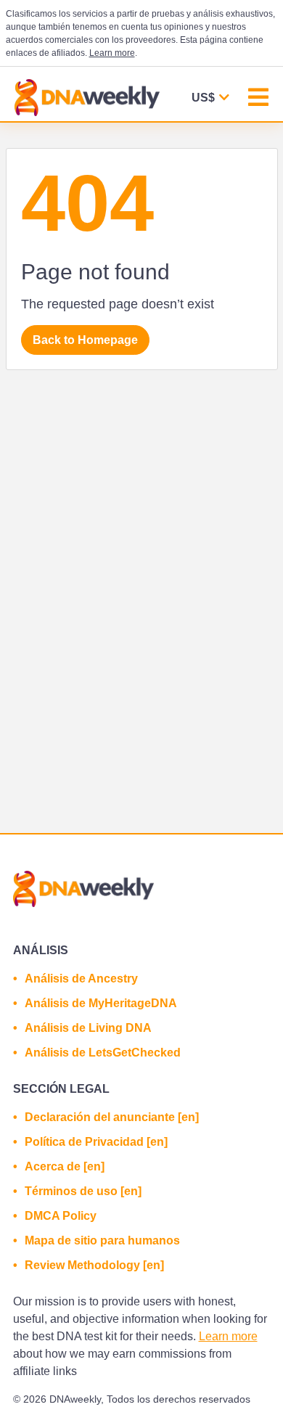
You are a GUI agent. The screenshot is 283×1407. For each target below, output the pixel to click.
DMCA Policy (61, 1216)
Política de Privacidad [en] (96, 1142)
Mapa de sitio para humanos (102, 1240)
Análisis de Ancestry (81, 978)
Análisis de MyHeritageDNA (101, 1003)
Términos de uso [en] (83, 1191)
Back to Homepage (85, 340)
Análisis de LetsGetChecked (103, 1052)
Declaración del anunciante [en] (112, 1117)
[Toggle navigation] (258, 99)
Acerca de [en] (64, 1166)
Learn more (112, 53)
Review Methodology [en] (94, 1265)
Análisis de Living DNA (88, 1028)
